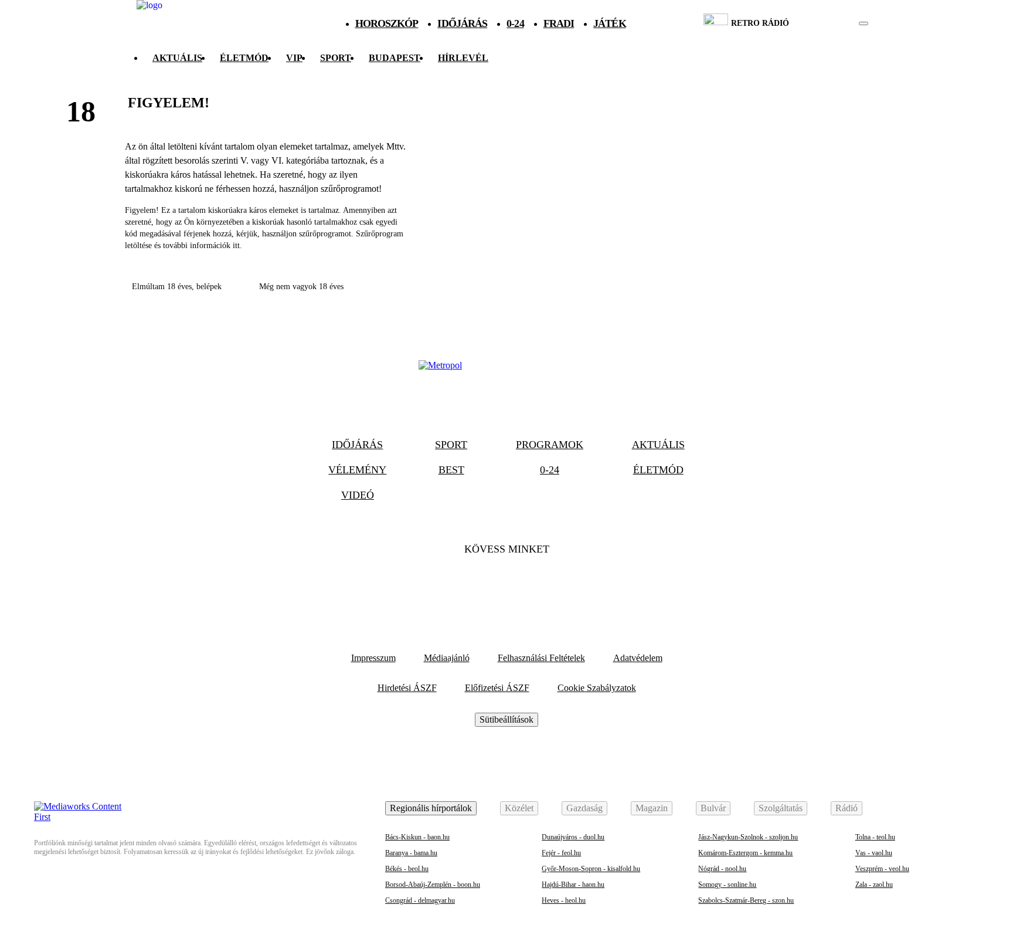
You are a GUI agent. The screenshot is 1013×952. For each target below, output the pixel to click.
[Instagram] (538, 584)
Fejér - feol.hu (561, 853)
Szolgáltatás (781, 808)
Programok (549, 444)
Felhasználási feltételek (541, 658)
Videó (357, 495)
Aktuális (177, 58)
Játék (609, 23)
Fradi (559, 23)
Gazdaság (584, 808)
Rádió (846, 808)
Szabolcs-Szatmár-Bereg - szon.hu (746, 900)
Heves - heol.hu (564, 900)
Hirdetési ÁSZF (407, 688)
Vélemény (357, 470)
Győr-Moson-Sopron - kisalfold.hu (591, 869)
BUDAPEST (394, 58)
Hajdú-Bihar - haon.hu (573, 884)
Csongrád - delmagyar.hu (420, 900)
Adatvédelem (637, 658)
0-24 (515, 23)
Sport (335, 58)
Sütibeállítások (506, 719)
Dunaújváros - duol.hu (573, 837)
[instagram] (834, 23)
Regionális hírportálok (431, 808)
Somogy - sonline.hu (727, 884)
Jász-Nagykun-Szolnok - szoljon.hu (748, 837)
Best (451, 470)
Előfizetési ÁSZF (497, 688)
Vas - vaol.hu (873, 853)
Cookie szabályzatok (597, 688)
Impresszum (373, 658)
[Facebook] (474, 584)
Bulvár (713, 808)
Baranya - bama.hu (411, 853)
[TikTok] (506, 584)
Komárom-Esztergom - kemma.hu (745, 853)
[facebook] (823, 23)
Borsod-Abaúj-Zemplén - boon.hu (432, 884)
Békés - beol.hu (407, 869)
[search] (863, 23)
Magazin (651, 808)
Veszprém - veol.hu (882, 869)
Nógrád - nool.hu (722, 869)
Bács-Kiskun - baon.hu (417, 837)
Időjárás (462, 23)
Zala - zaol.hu (874, 884)
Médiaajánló (447, 658)
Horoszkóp (387, 23)
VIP (294, 58)
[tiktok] (828, 23)
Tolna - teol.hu (875, 837)
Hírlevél (463, 58)
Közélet (519, 808)
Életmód (244, 58)
